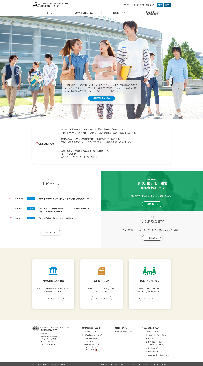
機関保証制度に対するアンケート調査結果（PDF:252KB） (91, 347)
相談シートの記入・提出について (159, 335)
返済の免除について (155, 352)
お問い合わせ (150, 5)
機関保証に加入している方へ (94, 335)
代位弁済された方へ (153, 331)
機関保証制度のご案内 (84, 13)
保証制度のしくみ (90, 331)
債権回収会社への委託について (158, 355)
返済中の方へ (150, 338)
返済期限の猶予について (156, 348)
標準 (160, 5)
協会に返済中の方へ (152, 328)
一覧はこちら (51, 233)
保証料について (119, 13)
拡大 (167, 5)
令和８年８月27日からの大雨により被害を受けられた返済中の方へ (96, 129)
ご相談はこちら (152, 204)
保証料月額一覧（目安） (125, 331)
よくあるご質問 (139, 5)
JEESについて (124, 5)
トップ (49, 13)
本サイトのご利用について (162, 364)
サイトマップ (131, 364)
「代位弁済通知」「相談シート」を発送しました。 (58, 218)
